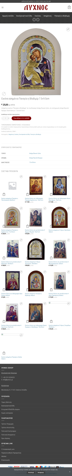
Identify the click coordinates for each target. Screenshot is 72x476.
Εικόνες (38, 16)
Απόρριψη (41, 472)
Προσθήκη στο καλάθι (21, 118)
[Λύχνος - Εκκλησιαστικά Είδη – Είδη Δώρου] (36, 7)
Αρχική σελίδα (8, 16)
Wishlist (3, 456)
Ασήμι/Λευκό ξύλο (35, 153)
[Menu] (2, 7)
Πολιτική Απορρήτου (8, 435)
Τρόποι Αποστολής (7, 427)
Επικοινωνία (5, 460)
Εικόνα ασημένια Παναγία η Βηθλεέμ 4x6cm (33, 294)
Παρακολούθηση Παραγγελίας (11, 453)
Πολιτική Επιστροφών (8, 431)
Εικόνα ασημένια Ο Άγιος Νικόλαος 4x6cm (59, 231)
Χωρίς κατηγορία (7, 413)
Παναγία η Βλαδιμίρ (62, 16)
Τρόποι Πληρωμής (7, 424)
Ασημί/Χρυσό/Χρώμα (35, 158)
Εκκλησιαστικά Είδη (24, 16)
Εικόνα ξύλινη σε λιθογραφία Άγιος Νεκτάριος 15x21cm (59, 199)
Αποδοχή (31, 472)
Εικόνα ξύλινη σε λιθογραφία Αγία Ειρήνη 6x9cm (11, 294)
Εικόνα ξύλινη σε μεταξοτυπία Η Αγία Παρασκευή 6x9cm (59, 294)
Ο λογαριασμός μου (7, 449)
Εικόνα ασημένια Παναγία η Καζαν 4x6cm (11, 358)
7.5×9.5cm (32, 162)
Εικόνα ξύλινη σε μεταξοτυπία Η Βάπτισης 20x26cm (11, 262)
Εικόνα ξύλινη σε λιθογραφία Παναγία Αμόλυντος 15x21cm (34, 199)
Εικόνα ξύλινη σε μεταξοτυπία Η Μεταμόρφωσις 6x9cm (59, 262)
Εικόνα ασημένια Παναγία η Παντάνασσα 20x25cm (9, 199)
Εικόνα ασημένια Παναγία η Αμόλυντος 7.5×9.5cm (9, 231)
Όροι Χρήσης (5, 438)
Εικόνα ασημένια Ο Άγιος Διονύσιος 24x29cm (32, 262)
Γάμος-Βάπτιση (6, 402)
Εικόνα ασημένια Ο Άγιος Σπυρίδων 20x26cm (60, 326)
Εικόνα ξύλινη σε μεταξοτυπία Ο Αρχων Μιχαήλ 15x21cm (35, 231)
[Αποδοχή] (70, 472)
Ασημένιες (48, 16)
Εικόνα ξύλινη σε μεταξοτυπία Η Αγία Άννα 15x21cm (11, 326)
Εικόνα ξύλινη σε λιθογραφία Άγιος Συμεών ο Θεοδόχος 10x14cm (36, 326)
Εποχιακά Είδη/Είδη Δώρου (10, 409)
